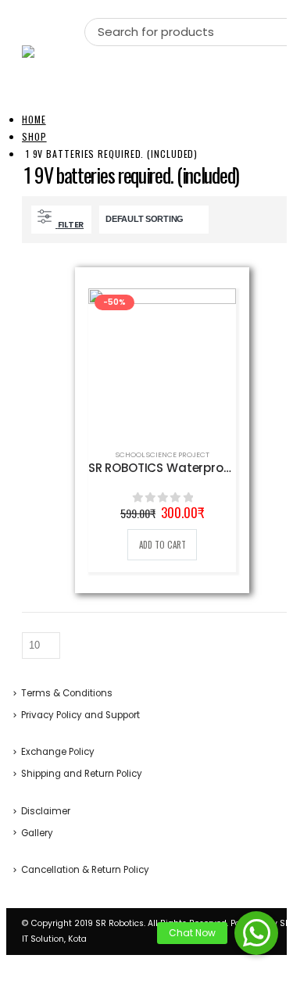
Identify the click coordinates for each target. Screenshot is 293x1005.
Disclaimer (45, 811)
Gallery (37, 833)
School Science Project (162, 454)
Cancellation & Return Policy (85, 870)
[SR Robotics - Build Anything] (53, 51)
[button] (256, 933)
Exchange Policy (58, 752)
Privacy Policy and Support (80, 715)
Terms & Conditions (67, 693)
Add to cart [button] (162, 544)
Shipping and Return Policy (81, 773)
